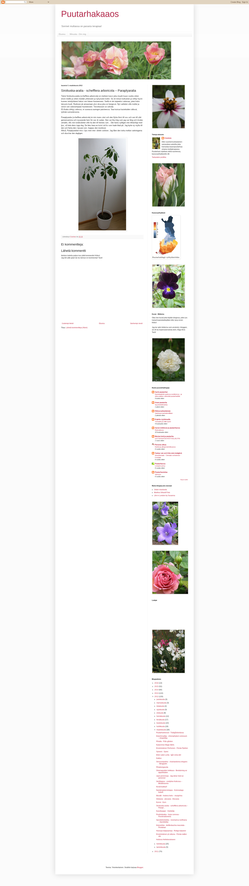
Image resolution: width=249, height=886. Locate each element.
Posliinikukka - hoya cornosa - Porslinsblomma (168, 815)
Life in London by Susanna (164, 496)
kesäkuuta (160, 720)
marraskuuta (161, 703)
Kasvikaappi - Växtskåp (165, 811)
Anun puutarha (161, 403)
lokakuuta (160, 706)
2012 (156, 697)
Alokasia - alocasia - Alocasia (167, 799)
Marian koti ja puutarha (164, 436)
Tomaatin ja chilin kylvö (163, 421)
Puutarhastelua (161, 472)
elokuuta (160, 713)
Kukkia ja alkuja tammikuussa (165, 447)
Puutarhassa (160, 464)
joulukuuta (160, 699)
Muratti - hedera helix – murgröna (169, 796)
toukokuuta (161, 723)
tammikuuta (161, 847)
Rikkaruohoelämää (162, 411)
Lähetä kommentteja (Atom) (76, 328)
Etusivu (62, 34)
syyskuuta (160, 710)
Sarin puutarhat (161, 392)
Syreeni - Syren (162, 752)
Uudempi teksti (67, 323)
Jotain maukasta (160, 490)
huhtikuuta (160, 726)
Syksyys (158, 474)
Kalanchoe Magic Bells (165, 745)
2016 (156, 683)
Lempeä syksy (160, 466)
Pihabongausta (162, 767)
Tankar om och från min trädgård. (168, 453)
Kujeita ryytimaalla (162, 419)
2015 (156, 686)
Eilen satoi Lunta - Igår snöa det (168, 755)
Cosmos (168, 138)
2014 (156, 690)
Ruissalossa (159, 430)
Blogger (140, 867)
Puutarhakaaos (90, 14)
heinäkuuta (161, 716)
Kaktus (159, 758)
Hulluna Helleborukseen (165, 840)
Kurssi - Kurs (161, 802)
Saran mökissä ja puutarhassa (167, 428)
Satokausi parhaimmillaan (164, 413)
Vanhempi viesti (136, 323)
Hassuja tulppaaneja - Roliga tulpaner (171, 831)
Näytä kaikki (184, 479)
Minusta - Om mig (78, 34)
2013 (156, 693)
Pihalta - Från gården (164, 741)
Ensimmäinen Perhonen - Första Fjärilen (172, 748)
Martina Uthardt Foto (162, 492)
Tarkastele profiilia (159, 157)
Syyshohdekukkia (161, 405)
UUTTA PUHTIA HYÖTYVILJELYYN (167, 438)
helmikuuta (161, 844)
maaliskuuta (161, 730)
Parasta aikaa (160, 445)
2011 (156, 851)
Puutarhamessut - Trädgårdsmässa (170, 733)
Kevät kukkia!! (161, 787)
